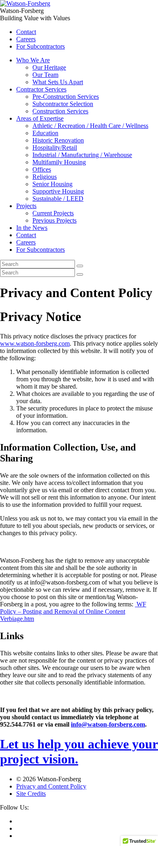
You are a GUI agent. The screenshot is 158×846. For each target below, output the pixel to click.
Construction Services (60, 111)
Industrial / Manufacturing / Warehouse (82, 154)
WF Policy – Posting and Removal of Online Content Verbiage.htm (73, 611)
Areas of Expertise (40, 118)
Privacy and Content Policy (51, 786)
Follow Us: (14, 807)
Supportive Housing (58, 191)
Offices (41, 169)
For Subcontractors (40, 46)
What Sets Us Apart (57, 82)
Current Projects (53, 213)
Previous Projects (54, 220)
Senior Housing (52, 184)
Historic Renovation (58, 140)
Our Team (45, 74)
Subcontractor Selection (62, 103)
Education (45, 133)
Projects (26, 205)
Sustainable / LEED (57, 198)
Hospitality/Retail (54, 147)
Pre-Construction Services (65, 96)
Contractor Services (41, 89)
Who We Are (33, 60)
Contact (26, 31)
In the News (31, 227)
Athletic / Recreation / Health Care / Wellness (90, 125)
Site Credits (31, 793)
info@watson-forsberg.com (108, 724)
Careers (26, 39)
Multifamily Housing (59, 162)
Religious (44, 176)
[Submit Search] (80, 266)
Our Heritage (49, 67)
